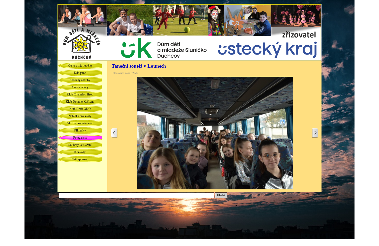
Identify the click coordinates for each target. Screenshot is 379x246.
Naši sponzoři (79, 159)
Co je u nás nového (80, 65)
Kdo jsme (80, 73)
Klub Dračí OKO (80, 109)
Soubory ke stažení (80, 145)
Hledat (221, 195)
